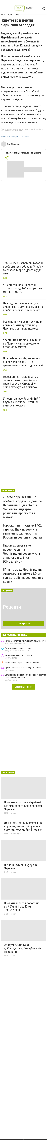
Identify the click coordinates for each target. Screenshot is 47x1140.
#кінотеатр (5, 137)
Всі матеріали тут (23, 623)
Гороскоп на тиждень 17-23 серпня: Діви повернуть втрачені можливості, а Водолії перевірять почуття (23, 531)
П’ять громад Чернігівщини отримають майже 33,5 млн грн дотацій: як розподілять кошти (23, 575)
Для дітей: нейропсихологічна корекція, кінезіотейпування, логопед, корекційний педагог (23, 826)
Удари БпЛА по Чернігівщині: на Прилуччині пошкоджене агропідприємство (22, 343)
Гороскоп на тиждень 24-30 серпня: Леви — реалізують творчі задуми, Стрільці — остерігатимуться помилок (20, 382)
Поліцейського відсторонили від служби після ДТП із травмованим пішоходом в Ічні (23, 362)
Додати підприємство (23, 687)
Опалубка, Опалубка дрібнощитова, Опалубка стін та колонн (22, 948)
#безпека (25, 137)
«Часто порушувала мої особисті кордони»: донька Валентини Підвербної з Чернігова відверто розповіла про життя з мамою (22, 507)
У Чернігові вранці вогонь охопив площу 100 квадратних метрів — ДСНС (22, 288)
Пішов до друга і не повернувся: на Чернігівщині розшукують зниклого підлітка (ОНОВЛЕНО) (21, 553)
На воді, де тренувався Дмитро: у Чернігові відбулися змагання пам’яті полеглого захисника (23, 307)
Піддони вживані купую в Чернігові (20, 866)
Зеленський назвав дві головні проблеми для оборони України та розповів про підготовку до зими (23, 268)
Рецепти (12, 607)
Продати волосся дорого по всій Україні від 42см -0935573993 (21, 906)
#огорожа (15, 137)
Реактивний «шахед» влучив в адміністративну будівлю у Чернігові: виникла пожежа (22, 325)
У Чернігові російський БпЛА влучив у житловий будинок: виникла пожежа (21, 402)
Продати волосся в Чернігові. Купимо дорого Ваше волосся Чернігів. (23, 806)
